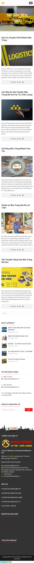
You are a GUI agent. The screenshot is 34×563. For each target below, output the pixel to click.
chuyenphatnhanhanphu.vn (12, 476)
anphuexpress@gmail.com (11, 379)
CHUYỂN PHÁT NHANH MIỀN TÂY (11, 489)
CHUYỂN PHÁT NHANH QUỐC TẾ (10, 502)
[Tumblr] (18, 82)
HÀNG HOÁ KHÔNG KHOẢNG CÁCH (18, 336)
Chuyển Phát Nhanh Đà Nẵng (16, 359)
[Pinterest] (23, 82)
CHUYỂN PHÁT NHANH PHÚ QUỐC (11, 493)
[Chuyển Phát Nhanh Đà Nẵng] (4, 361)
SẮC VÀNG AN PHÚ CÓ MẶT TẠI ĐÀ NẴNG (20, 351)
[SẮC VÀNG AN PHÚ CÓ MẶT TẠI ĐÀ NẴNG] (4, 353)
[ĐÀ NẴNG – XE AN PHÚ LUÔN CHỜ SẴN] (4, 345)
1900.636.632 (8, 474)
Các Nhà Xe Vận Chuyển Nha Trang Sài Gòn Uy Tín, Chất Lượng (16, 93)
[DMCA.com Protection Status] (6, 562)
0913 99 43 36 (7, 385)
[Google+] (20, 82)
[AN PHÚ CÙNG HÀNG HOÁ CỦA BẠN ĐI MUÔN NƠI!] (4, 329)
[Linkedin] (15, 82)
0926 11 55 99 (7, 377)
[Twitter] (13, 82)
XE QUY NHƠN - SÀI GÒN (8, 506)
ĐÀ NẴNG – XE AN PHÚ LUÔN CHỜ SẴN (19, 344)
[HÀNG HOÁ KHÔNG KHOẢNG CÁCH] (4, 338)
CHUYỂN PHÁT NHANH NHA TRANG (11, 497)
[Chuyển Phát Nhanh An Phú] (2, 3)
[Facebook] (11, 82)
